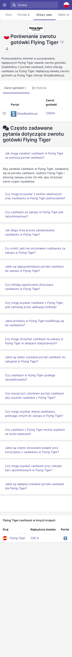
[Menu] (4, 5)
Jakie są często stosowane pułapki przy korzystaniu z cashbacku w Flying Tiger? (32, 450)
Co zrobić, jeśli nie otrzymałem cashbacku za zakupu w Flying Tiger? (35, 250)
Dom (9, 14)
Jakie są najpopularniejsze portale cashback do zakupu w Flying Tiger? (34, 268)
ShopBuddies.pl (27, 113)
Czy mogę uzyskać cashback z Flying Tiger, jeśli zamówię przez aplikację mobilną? (34, 305)
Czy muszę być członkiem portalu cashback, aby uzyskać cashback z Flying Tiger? (34, 395)
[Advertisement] (36, 504)
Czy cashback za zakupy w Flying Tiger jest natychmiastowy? (34, 214)
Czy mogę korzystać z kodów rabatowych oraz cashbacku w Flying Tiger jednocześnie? (35, 196)
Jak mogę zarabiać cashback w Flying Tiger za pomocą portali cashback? (34, 155)
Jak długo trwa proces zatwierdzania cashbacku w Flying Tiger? (29, 232)
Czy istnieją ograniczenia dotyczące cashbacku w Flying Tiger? (29, 287)
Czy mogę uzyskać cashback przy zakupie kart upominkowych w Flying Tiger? (33, 468)
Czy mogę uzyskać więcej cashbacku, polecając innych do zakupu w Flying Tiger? (34, 413)
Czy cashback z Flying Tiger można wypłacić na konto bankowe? (35, 432)
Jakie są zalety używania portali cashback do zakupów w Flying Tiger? (35, 359)
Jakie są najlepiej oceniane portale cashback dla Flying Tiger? (34, 486)
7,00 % (34, 538)
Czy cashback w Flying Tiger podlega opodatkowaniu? (30, 377)
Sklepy (44, 14)
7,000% (50, 113)
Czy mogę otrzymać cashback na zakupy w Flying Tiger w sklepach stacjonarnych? (34, 341)
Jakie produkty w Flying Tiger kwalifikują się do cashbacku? (34, 323)
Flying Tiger (17, 538)
